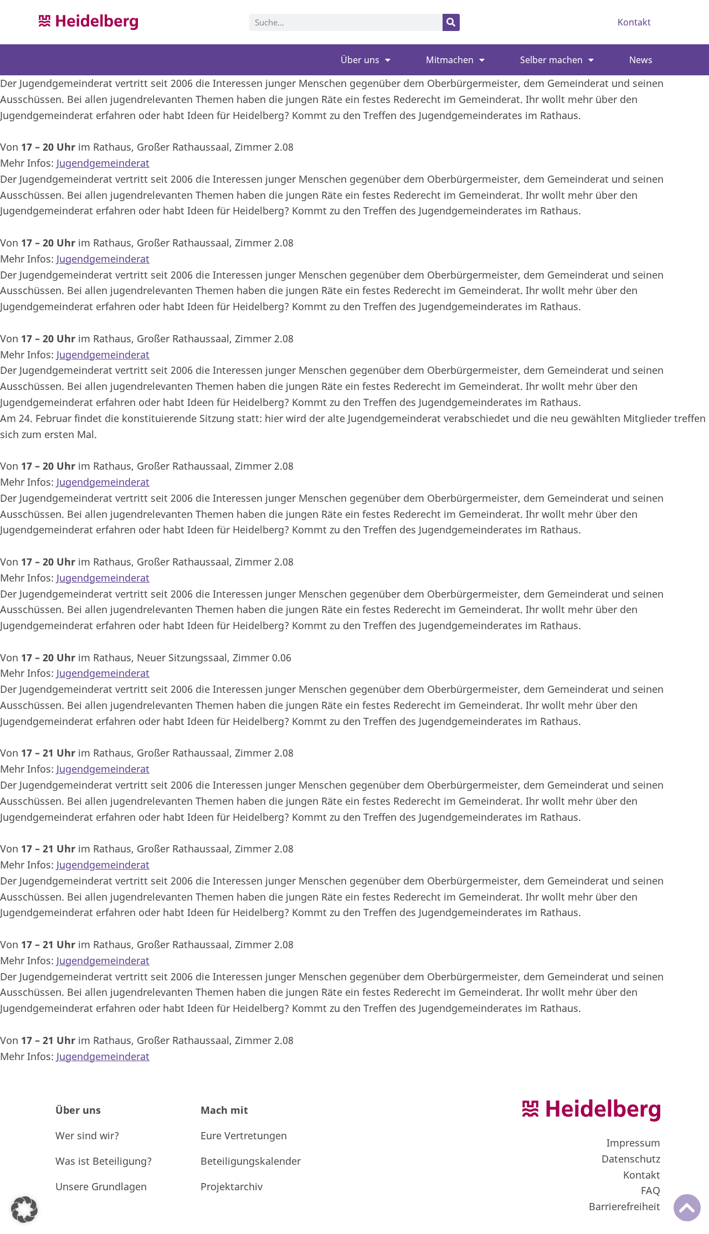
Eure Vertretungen (244, 1135)
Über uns (360, 60)
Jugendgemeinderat (103, 162)
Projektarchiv (232, 1186)
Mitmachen (450, 60)
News (641, 60)
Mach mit (224, 1110)
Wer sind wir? (87, 1135)
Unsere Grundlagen (101, 1186)
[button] (24, 1209)
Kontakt (634, 22)
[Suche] (451, 22)
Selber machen (551, 60)
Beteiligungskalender (251, 1161)
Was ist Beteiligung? (103, 1161)
